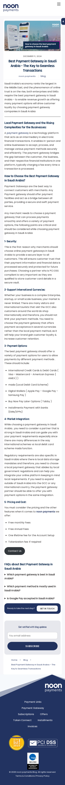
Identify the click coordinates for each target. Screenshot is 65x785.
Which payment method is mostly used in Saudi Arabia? (30, 588)
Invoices (32, 726)
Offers (44, 714)
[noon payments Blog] (10, 10)
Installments (45, 720)
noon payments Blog (26, 772)
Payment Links (32, 702)
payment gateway (18, 133)
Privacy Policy (42, 776)
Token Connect (22, 720)
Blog (43, 76)
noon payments (27, 76)
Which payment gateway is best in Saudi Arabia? (29, 576)
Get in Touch (47, 608)
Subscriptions (26, 714)
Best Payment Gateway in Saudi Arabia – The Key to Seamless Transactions (32, 66)
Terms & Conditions (25, 776)
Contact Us (14, 551)
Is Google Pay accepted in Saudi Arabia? (31, 598)
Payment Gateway (33, 708)
